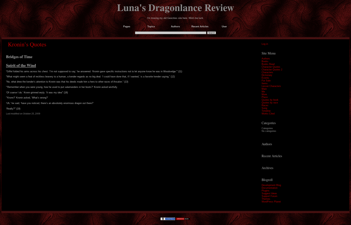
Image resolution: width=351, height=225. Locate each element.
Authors (266, 58)
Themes (266, 198)
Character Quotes (271, 66)
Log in (265, 44)
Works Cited (268, 113)
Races (265, 105)
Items (265, 83)
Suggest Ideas (269, 193)
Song (264, 108)
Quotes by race (270, 102)
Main (264, 88)
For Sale (266, 80)
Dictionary (267, 75)
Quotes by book (270, 99)
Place (265, 97)
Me (263, 91)
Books (265, 61)
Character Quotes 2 (272, 69)
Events (265, 77)
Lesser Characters (271, 86)
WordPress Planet (271, 201)
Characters (267, 72)
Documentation (270, 187)
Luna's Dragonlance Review (175, 7)
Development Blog (271, 185)
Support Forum (269, 196)
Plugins (265, 190)
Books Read (268, 64)
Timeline (266, 110)
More (264, 94)
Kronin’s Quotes (27, 44)
